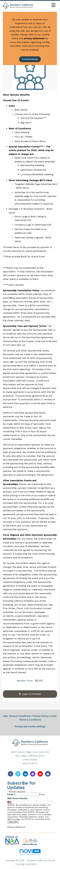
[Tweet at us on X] (18, 774)
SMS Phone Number (17, 798)
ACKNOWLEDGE (30, 59)
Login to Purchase (31, 694)
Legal (41, 864)
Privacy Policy (40, 716)
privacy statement (34, 38)
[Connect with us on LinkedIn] (25, 774)
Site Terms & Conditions (16, 716)
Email (11, 794)
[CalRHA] (29, 841)
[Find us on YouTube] (40, 774)
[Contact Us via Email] (48, 774)
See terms (45, 819)
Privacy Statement (16, 827)
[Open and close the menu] (45, 5)
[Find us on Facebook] (10, 774)
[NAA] (12, 841)
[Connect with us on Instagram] (32, 774)
